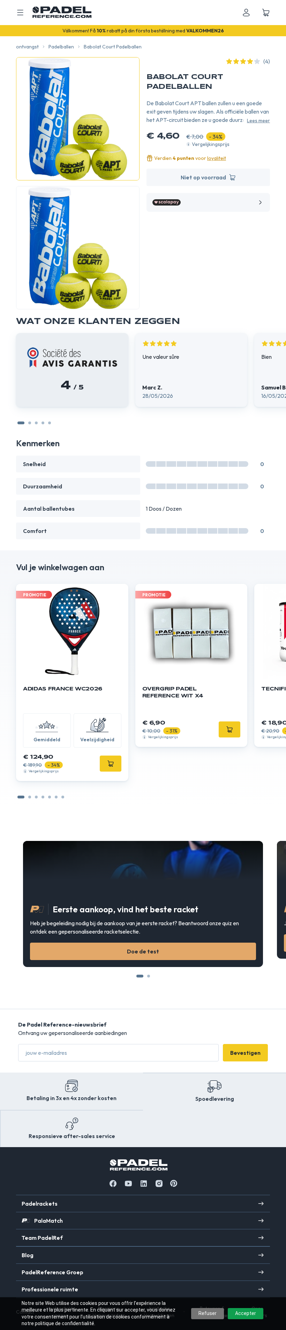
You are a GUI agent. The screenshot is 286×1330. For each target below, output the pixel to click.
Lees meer (258, 120)
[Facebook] (113, 1183)
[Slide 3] (49, 423)
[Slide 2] (43, 423)
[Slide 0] (20, 423)
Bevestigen (245, 1052)
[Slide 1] (36, 423)
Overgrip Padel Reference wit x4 (172, 692)
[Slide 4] (49, 797)
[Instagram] (159, 1183)
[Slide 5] (56, 797)
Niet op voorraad (203, 177)
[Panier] (266, 12)
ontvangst (27, 47)
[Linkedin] (144, 1183)
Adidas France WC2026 (62, 689)
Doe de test (143, 951)
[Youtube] (128, 1183)
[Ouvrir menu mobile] (20, 12)
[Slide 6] (62, 797)
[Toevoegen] (110, 764)
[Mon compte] (246, 12)
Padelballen (61, 47)
